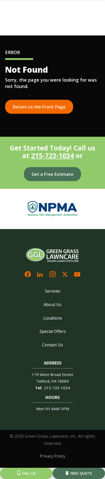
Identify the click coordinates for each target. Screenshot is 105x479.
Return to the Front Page (39, 107)
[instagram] (52, 274)
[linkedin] (40, 274)
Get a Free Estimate (52, 174)
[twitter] (65, 274)
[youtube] (77, 274)
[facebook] (28, 274)
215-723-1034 (52, 155)
